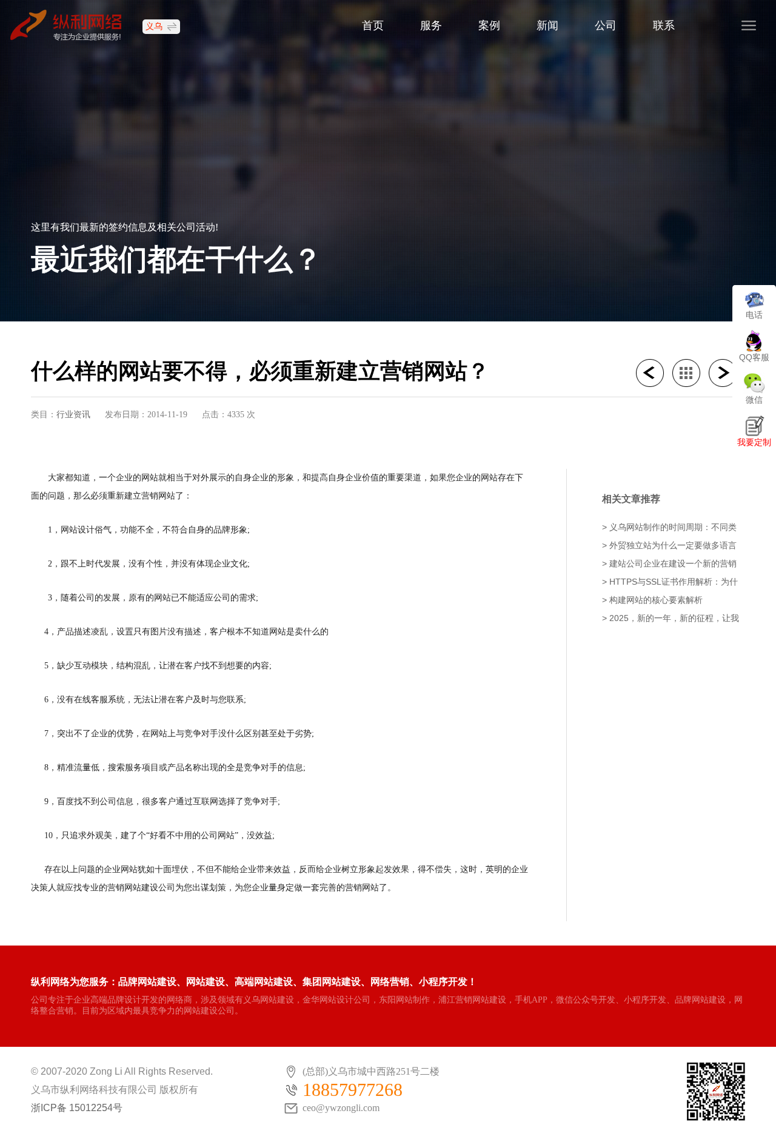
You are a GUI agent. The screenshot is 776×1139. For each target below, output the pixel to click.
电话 (754, 315)
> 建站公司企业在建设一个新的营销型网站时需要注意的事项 (669, 564)
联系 (664, 25)
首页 (373, 25)
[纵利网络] (71, 24)
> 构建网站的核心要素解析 (652, 600)
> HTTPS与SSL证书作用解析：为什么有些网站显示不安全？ (670, 582)
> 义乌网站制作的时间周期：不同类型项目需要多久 (669, 528)
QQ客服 (754, 357)
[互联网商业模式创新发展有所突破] (654, 373)
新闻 (547, 25)
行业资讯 (73, 414)
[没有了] (727, 373)
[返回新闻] (690, 373)
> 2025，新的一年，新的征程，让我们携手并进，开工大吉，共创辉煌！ (670, 619)
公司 (606, 25)
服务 (431, 25)
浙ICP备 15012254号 (76, 1108)
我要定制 (754, 442)
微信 (754, 400)
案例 (489, 25)
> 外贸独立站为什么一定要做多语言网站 (669, 546)
